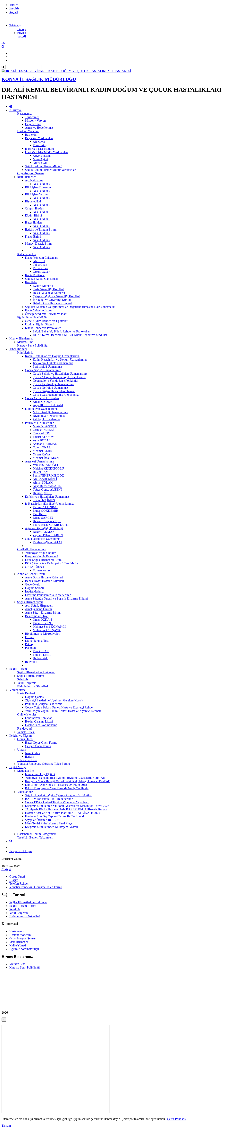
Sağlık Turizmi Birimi (30, 675)
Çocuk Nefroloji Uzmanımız (50, 387)
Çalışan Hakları (34, 208)
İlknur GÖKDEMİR (45, 510)
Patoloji (29, 644)
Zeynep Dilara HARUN (48, 535)
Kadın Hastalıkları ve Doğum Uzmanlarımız (52, 356)
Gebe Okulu (32, 584)
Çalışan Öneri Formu (38, 746)
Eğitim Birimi (33, 215)
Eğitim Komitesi (43, 285)
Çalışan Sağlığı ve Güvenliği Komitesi (56, 296)
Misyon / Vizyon (35, 120)
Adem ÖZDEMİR (44, 401)
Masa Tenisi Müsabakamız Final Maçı (48, 823)
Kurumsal (15, 110)
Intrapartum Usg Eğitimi (40, 774)
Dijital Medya (17, 767)
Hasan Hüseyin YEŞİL (47, 521)
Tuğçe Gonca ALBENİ (47, 489)
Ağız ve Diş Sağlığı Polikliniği (44, 528)
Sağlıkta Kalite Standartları (41, 278)
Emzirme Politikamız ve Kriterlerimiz (48, 595)
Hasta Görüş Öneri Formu (41, 742)
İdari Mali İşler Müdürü (39, 148)
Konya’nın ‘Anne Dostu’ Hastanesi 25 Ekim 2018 (56, 784)
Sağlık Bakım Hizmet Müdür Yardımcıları (50, 169)
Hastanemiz (24, 113)
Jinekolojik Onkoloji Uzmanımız (53, 363)
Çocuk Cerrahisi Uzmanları (42, 398)
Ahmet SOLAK (43, 482)
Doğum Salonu (34, 588)
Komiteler (31, 282)
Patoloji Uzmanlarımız (46, 419)
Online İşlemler (26, 714)
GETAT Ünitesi (35, 567)
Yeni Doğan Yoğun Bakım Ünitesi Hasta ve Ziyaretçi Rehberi (63, 711)
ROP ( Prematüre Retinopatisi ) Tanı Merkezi (52, 563)
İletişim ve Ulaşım (20, 735)
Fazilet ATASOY (43, 436)
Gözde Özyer (41, 271)
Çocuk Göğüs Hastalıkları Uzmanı (54, 391)
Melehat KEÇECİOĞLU (48, 468)
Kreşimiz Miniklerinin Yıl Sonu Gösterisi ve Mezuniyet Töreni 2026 (67, 805)
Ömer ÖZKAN (42, 619)
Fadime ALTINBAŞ (45, 507)
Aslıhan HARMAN (45, 444)
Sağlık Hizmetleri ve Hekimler (36, 672)
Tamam (6, 1125)
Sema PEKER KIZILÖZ (48, 475)
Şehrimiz (22, 679)
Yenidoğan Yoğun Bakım (40, 552)
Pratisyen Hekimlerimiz (39, 422)
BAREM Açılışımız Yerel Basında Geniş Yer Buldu (56, 788)
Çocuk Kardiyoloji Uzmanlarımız (53, 384)
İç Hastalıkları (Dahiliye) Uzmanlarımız (49, 503)
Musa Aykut (40, 159)
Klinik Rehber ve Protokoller (43, 328)
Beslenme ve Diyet (36, 616)
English (14, 8)
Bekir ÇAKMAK (44, 531)
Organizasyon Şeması (30, 173)
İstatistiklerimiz (34, 591)
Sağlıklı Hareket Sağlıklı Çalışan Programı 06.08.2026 (58, 795)
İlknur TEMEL (42, 654)
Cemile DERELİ (43, 429)
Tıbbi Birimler (18, 349)
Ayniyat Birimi (34, 180)
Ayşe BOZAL (42, 440)
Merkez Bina (25, 342)
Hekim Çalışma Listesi (39, 721)
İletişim (29, 756)
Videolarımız (25, 791)
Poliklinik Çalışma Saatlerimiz (43, 704)
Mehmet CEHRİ (43, 451)
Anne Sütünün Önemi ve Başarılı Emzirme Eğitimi (56, 598)
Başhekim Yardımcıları (39, 138)
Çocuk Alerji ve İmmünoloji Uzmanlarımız (59, 377)
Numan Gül (40, 162)
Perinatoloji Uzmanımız (47, 366)
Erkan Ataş (39, 145)
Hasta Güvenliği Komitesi (49, 292)
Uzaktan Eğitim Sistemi (39, 324)
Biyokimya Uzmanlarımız (49, 415)
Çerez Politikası (176, 1119)
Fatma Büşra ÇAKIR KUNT (51, 524)
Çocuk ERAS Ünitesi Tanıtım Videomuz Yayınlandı (57, 802)
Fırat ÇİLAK (41, 651)
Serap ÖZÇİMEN (44, 500)
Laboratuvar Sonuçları (39, 718)
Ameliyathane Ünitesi (38, 609)
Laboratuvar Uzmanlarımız (41, 408)
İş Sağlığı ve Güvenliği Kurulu (52, 299)
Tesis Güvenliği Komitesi (48, 289)
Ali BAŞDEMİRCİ (45, 479)
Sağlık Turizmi (18, 668)
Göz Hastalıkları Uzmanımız (42, 538)
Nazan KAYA (41, 454)
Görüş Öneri (25, 739)
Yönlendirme (17, 689)
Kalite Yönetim (26, 254)
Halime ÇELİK (42, 493)
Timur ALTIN (41, 433)
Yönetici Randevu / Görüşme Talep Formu (43, 763)
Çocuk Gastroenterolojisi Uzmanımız (56, 394)
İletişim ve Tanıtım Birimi (40, 229)
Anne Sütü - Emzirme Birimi (43, 612)
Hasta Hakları (33, 222)
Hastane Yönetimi (28, 131)
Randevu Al (24, 728)
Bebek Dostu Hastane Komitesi (52, 303)
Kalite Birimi (33, 236)
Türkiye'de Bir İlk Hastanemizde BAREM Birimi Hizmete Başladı (66, 809)
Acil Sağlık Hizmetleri (39, 605)
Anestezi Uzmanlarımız (39, 461)
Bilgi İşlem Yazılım (36, 194)
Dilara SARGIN (43, 517)
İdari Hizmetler (26, 176)
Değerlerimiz (33, 124)
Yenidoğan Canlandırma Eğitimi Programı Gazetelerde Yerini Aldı (65, 777)
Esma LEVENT (43, 623)
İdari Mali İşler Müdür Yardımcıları (46, 152)
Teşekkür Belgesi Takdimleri (35, 837)
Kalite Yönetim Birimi (38, 310)
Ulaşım (21, 749)
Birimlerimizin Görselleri (32, 686)
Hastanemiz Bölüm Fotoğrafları (36, 834)
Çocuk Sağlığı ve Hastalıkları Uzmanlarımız (60, 373)
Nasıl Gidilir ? (41, 183)
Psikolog (30, 647)
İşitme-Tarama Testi (37, 640)
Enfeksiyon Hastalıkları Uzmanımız (47, 496)
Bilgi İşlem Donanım (38, 187)
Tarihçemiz (32, 117)
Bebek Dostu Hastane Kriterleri (44, 581)
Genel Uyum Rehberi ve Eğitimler (46, 321)
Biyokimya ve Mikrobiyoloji (42, 633)
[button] (15, 25)
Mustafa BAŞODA (45, 426)
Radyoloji (31, 661)
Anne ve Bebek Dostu (31, 574)
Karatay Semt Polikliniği (32, 345)
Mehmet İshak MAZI (46, 458)
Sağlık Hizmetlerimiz (30, 602)
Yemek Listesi (26, 732)
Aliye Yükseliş (42, 155)
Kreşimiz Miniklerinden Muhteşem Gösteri (51, 827)
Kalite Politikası (35, 275)
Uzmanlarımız (41, 570)
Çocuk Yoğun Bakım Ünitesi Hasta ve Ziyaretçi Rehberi (59, 707)
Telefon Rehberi (27, 760)
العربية (13, 12)
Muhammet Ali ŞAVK (47, 630)
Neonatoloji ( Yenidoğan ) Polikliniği (55, 380)
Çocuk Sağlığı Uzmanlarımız (43, 370)
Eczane (29, 637)
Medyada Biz (25, 770)
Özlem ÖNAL (42, 447)
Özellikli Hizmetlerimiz (31, 549)
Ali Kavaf (39, 141)
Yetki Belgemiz (26, 682)
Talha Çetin (40, 264)
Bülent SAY (40, 472)
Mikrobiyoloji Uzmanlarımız (50, 412)
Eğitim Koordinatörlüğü (32, 317)
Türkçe (13, 4)
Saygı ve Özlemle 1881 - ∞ (42, 820)
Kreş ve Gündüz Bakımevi (41, 556)
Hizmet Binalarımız (21, 338)
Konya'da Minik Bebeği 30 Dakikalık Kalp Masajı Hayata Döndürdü (67, 781)
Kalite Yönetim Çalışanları (41, 257)
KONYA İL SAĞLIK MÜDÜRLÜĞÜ (39, 79)
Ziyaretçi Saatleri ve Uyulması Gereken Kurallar (55, 700)
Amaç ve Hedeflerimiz (39, 127)
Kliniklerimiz (25, 352)
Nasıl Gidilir (32, 753)
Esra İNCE (39, 514)
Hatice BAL (40, 658)
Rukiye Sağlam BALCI (47, 542)
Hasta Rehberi (26, 693)
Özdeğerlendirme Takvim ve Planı (46, 313)
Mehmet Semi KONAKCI (49, 626)
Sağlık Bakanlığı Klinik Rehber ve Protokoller (61, 331)
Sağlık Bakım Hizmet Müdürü (43, 166)
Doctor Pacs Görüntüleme (41, 725)
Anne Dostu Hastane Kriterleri (44, 577)
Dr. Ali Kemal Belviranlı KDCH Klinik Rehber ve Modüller (70, 335)
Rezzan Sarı (40, 268)
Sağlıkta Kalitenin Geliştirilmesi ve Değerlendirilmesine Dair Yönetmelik (70, 306)
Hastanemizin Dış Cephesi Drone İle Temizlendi (55, 816)
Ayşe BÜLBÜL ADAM (48, 405)
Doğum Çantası (34, 697)
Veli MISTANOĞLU (46, 465)
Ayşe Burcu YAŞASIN (47, 486)
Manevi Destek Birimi (38, 243)
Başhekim (31, 134)
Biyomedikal (33, 201)
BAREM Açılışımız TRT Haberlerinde (49, 798)
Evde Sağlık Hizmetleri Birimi (43, 559)
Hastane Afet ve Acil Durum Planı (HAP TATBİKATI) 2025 (62, 812)
